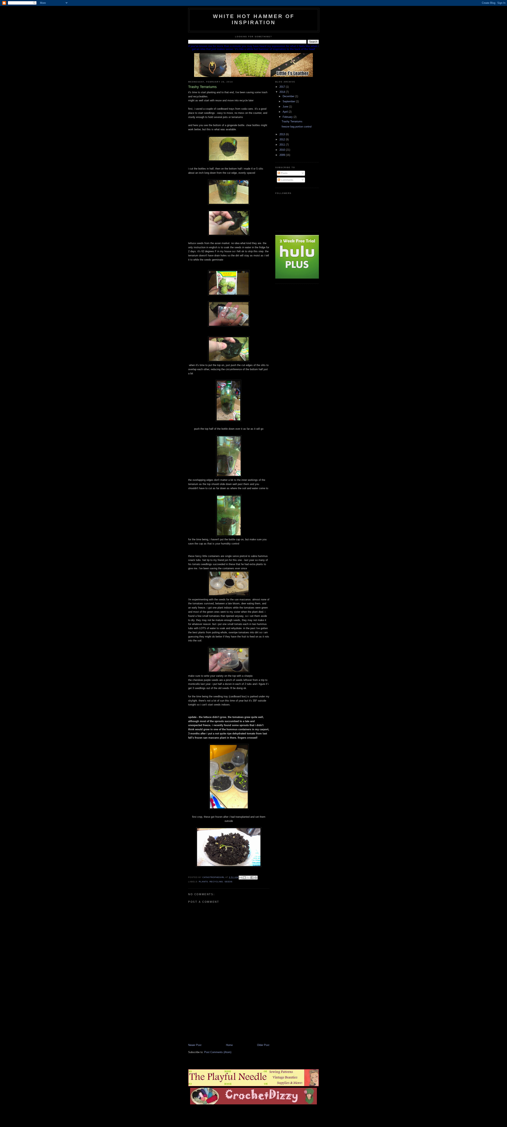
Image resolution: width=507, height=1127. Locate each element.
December (289, 96)
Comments (286, 179)
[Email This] (241, 878)
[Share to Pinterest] (256, 878)
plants (203, 882)
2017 (282, 86)
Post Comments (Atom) (217, 1052)
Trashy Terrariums (292, 121)
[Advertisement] (218, 1015)
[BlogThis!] (244, 878)
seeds (229, 882)
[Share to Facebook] (252, 878)
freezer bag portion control (297, 126)
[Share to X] (248, 878)
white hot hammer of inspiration (254, 19)
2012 (282, 139)
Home (229, 1045)
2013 (282, 134)
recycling (216, 882)
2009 (282, 154)
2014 (282, 91)
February (288, 116)
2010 (282, 149)
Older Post (263, 1045)
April (286, 111)
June (286, 106)
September (289, 101)
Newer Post (194, 1045)
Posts (284, 173)
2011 (282, 144)
